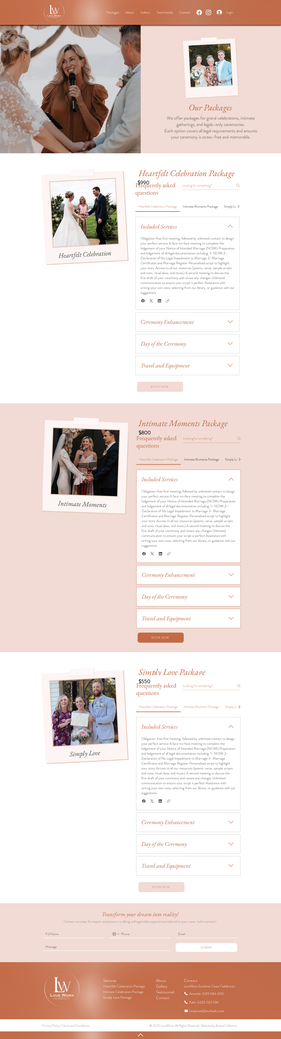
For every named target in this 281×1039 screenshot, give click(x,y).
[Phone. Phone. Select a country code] (116, 934)
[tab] (157, 206)
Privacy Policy (51, 1025)
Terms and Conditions (75, 1025)
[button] (142, 300)
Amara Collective (226, 1025)
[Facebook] (199, 12)
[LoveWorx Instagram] (208, 12)
